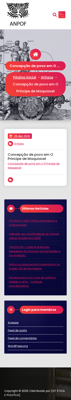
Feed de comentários (22, 338)
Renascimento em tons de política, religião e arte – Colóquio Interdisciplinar (32, 282)
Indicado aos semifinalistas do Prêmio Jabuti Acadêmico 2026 (34, 236)
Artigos (47, 77)
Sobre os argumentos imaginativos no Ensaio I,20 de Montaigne (34, 266)
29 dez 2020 (22, 136)
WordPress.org (18, 346)
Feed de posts (17, 330)
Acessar (13, 323)
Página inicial (24, 77)
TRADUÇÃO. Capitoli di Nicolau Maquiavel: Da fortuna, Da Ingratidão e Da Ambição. (34, 251)
